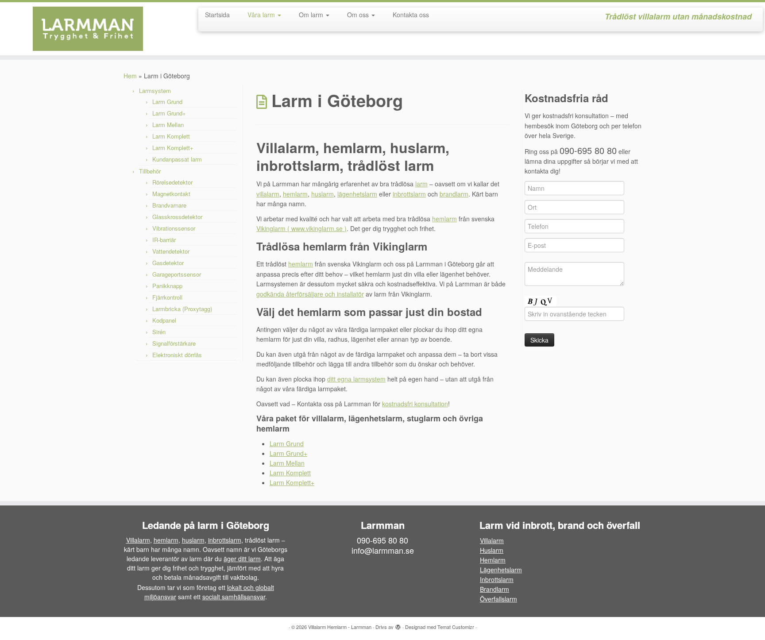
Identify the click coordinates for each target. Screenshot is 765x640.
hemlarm (295, 193)
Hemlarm (493, 559)
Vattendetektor (170, 251)
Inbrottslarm (497, 579)
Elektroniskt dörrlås (177, 355)
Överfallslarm (498, 598)
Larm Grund (167, 101)
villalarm (267, 193)
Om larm (312, 14)
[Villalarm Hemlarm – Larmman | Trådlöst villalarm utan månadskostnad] (88, 29)
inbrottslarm (409, 193)
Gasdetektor (168, 262)
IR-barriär (164, 239)
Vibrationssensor (173, 228)
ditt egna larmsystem (356, 378)
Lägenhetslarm (501, 569)
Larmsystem (155, 90)
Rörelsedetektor (172, 182)
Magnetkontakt (171, 193)
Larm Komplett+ (172, 147)
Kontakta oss (411, 14)
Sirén (159, 332)
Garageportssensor (176, 274)
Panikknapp (167, 285)
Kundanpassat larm (177, 159)
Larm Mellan (168, 124)
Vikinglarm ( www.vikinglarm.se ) (301, 228)
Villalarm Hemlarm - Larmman (339, 626)
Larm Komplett (171, 136)
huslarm (322, 193)
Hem (130, 75)
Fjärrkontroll (167, 297)
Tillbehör (150, 171)
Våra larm (262, 14)
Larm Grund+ (169, 113)
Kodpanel (164, 320)
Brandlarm (494, 589)
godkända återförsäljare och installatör (310, 293)
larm (421, 183)
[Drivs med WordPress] (398, 625)
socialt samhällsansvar (233, 596)
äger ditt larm (242, 558)
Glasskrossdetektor (177, 216)
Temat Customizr (455, 626)
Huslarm (491, 550)
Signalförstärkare (174, 343)
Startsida (217, 14)
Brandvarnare (169, 205)
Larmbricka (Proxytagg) (182, 309)
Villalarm (138, 540)
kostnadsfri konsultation (415, 403)
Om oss (359, 14)
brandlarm (454, 193)
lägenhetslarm (357, 193)
